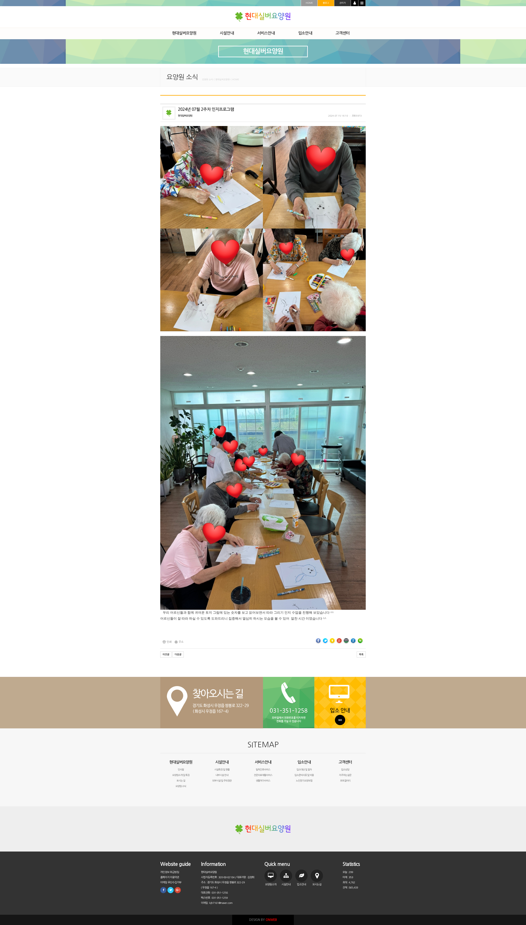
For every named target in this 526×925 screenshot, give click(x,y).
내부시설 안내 (222, 775)
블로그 (326, 3)
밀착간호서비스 (263, 769)
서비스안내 (263, 762)
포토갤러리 (345, 780)
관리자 (342, 3)
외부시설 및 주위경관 (222, 780)
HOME (309, 3)
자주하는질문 (345, 775)
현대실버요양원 (180, 762)
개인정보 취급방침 (169, 872)
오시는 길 (180, 780)
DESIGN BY (263, 919)
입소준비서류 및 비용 (304, 775)
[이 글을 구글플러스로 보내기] (339, 640)
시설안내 (221, 762)
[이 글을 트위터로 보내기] (325, 640)
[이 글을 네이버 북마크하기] (360, 640)
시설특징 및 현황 (222, 769)
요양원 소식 (180, 786)
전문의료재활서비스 (263, 775)
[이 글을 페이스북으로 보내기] (318, 640)
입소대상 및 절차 (304, 769)
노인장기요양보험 (304, 780)
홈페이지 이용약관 (169, 877)
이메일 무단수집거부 (170, 882)
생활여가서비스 (263, 780)
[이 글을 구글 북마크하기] (353, 640)
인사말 (181, 769)
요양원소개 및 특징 (180, 775)
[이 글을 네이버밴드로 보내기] (346, 640)
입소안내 (304, 762)
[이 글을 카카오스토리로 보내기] (332, 640)
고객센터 (345, 762)
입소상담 (345, 769)
